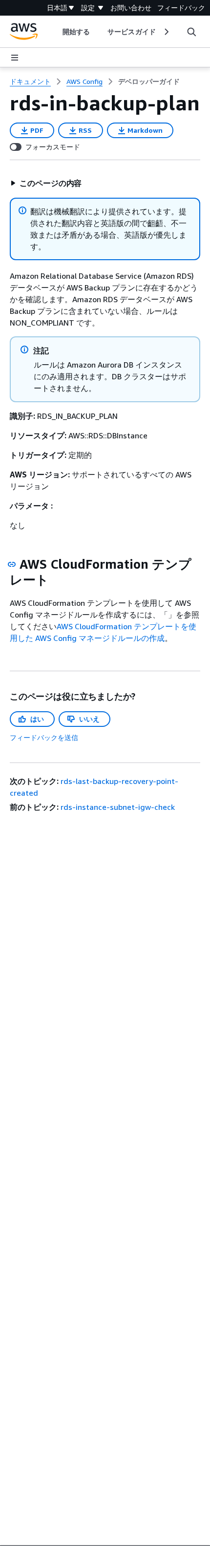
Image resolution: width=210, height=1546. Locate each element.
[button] (46, 183)
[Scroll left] (55, 32)
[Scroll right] (166, 32)
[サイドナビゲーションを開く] (14, 57)
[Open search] (191, 31)
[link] (149, 81)
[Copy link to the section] (12, 564)
